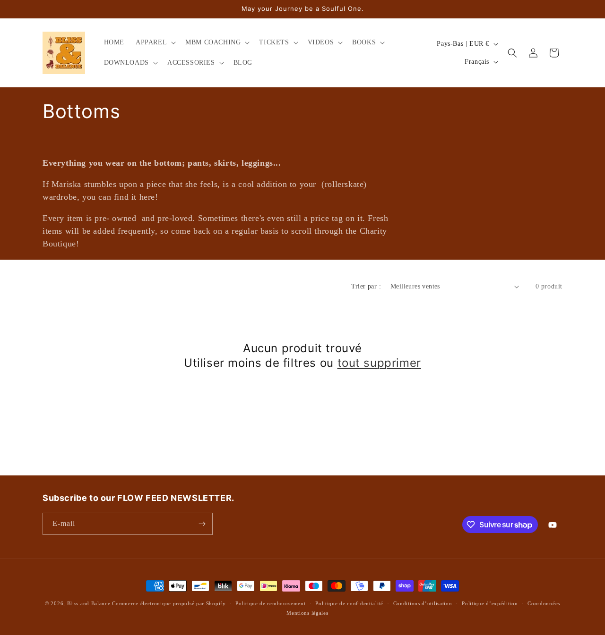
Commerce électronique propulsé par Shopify (168, 603)
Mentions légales (307, 613)
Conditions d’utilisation (422, 603)
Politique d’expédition (490, 603)
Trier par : (366, 286)
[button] (155, 42)
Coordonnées (543, 603)
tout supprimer (379, 363)
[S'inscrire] (201, 524)
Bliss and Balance (89, 603)
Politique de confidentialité (349, 603)
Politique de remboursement (270, 603)
